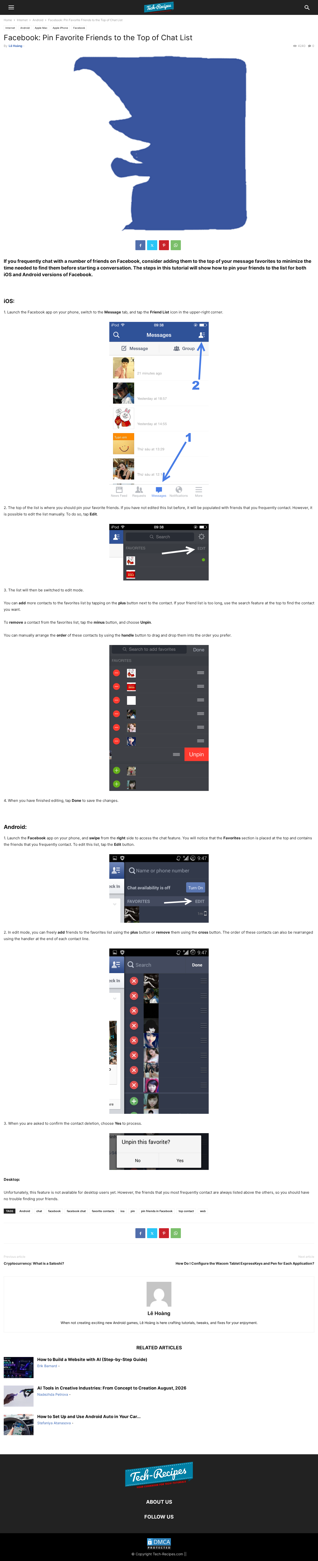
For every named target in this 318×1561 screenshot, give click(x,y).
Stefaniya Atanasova (54, 1423)
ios (122, 1211)
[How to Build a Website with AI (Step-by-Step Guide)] (19, 1368)
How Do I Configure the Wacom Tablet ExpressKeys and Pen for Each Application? (245, 1263)
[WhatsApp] (176, 245)
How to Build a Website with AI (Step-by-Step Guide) (92, 1359)
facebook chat (76, 1211)
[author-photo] (159, 1306)
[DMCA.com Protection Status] (159, 1544)
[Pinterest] (164, 245)
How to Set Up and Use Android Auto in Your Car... (89, 1416)
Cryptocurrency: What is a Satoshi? (34, 1263)
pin (133, 1211)
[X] (152, 245)
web (203, 1211)
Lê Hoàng (15, 46)
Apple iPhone (60, 27)
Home (8, 20)
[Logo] (159, 1487)
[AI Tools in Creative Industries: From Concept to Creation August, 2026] (19, 1397)
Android (38, 20)
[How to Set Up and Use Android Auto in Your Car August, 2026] (19, 1425)
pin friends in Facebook (156, 1211)
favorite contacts (103, 1211)
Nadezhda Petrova (52, 1394)
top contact (186, 1211)
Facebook (79, 27)
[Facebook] (140, 245)
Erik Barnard (47, 1366)
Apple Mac (41, 27)
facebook (54, 1211)
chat (39, 1211)
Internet (22, 20)
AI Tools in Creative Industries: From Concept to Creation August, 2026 (111, 1388)
